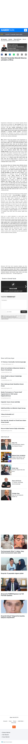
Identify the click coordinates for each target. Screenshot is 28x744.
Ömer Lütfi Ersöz (17, 39)
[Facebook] (2, 54)
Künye (10, 721)
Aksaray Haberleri (6, 732)
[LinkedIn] (10, 54)
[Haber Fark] (8, 30)
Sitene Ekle (13, 722)
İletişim (14, 721)
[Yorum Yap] (26, 54)
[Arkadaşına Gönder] (18, 54)
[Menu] (25, 30)
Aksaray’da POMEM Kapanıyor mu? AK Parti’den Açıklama (16, 34)
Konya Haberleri (5, 737)
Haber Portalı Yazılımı (7, 742)
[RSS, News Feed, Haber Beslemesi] (14, 727)
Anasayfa (5, 39)
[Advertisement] (14, 14)
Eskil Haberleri (5, 734)
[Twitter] (6, 54)
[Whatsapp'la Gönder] (14, 54)
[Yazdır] (22, 54)
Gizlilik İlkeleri (20, 721)
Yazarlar (10, 39)
